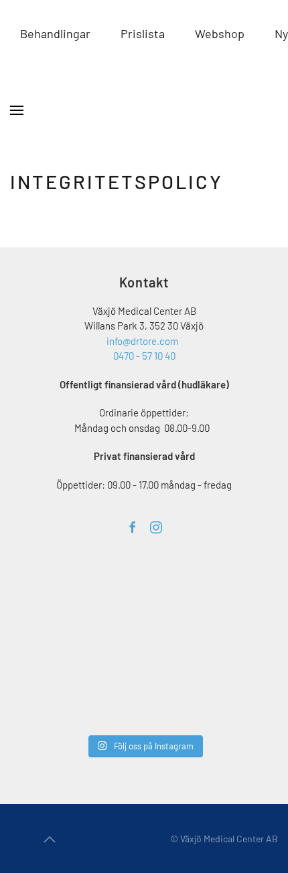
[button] (16, 110)
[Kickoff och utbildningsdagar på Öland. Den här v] (146, 644)
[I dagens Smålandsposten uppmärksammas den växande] (239, 644)
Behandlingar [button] (55, 33)
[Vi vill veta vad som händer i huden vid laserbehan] (53, 644)
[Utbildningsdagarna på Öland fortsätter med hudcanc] (239, 590)
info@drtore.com (142, 341)
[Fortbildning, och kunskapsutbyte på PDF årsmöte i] (56, 588)
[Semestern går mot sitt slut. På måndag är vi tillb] (53, 699)
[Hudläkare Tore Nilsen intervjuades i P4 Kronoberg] (146, 699)
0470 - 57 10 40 (144, 356)
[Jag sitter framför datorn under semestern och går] (239, 699)
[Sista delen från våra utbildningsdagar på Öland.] (146, 590)
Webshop (219, 33)
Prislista (143, 33)
